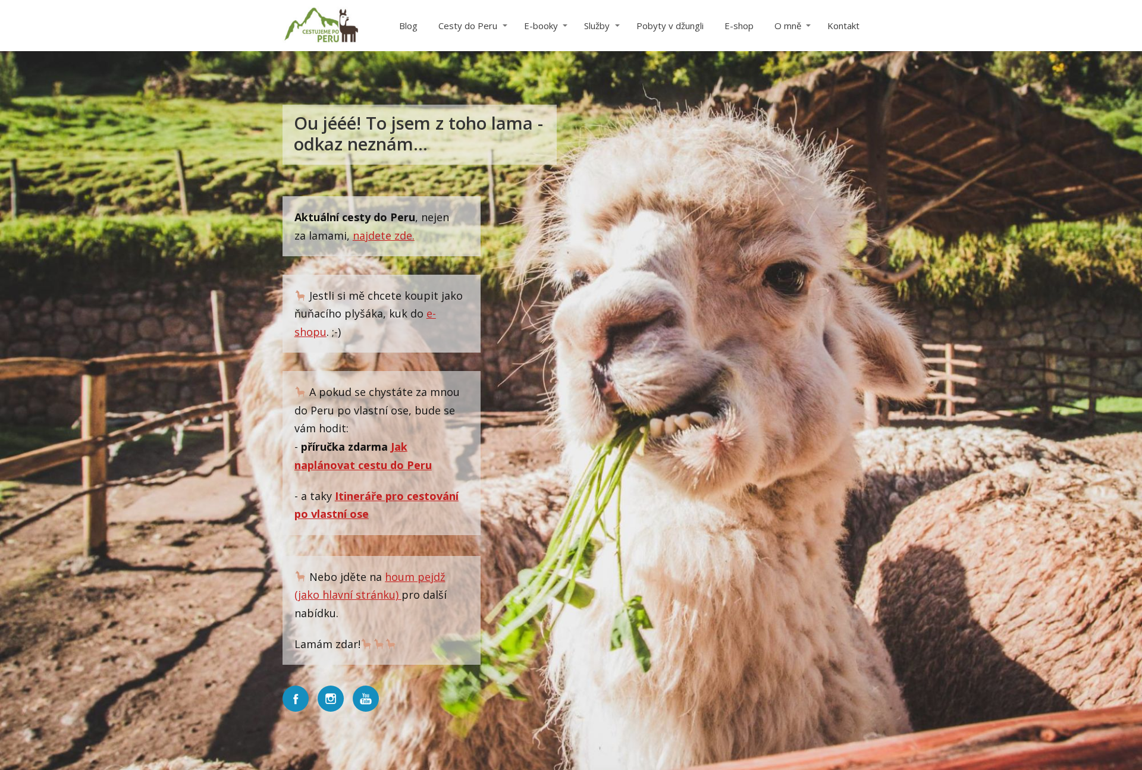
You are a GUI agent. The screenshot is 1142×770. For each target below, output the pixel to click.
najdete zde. (384, 235)
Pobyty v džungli (670, 26)
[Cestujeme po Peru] (321, 25)
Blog (408, 26)
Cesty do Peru (467, 26)
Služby (597, 26)
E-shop (739, 26)
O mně (787, 26)
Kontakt (843, 26)
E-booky (541, 26)
